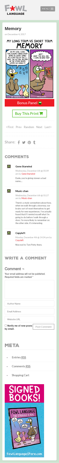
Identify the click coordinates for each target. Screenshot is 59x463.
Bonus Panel (27, 102)
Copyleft (19, 240)
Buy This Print (27, 113)
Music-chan (27, 198)
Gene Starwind (28, 174)
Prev (19, 127)
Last (47, 127)
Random (29, 127)
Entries (19, 357)
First (10, 127)
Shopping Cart (20, 375)
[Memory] (29, 142)
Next (39, 127)
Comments (21, 366)
